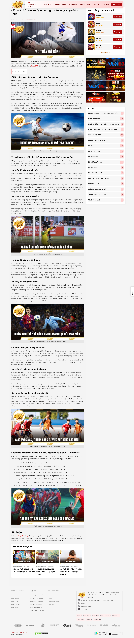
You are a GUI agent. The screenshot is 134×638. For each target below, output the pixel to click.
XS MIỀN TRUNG (60, 4)
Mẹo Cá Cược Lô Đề (95, 173)
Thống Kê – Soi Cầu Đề (97, 194)
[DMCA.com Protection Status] (41, 633)
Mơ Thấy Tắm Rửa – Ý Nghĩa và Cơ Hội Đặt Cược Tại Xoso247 (71, 571)
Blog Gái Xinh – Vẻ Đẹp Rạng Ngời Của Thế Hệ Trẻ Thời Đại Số (103, 113)
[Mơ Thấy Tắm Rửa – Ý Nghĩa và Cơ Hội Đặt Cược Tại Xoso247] (71, 557)
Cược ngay (117, 17)
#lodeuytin (89, 619)
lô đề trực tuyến (115, 592)
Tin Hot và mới (94, 200)
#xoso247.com (87, 615)
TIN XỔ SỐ (96, 4)
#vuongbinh (95, 615)
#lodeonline (108, 615)
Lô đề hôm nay (94, 151)
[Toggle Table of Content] (23, 71)
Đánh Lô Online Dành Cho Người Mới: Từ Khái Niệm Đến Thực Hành (103, 129)
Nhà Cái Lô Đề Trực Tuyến (98, 178)
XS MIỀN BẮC (48, 4)
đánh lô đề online (103, 594)
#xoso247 (79, 615)
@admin (34, 19)
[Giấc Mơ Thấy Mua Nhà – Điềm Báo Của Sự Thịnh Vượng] (47, 557)
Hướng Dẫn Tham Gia (96, 140)
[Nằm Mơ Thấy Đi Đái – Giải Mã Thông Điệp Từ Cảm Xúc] (24, 557)
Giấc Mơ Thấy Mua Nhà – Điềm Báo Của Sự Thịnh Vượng (45, 571)
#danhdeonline (116, 615)
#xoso (101, 615)
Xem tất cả (105, 52)
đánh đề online (93, 594)
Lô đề (90, 146)
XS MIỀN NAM (72, 4)
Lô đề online (93, 156)
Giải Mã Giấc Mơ (94, 135)
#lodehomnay (97, 619)
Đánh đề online (94, 119)
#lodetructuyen (81, 619)
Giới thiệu (105, 4)
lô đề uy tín (92, 597)
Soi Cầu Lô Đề (93, 184)
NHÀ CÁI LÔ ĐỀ (85, 4)
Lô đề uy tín (92, 167)
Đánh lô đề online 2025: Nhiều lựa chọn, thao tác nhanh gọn (103, 124)
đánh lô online (113, 594)
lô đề (100, 592)
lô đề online (106, 592)
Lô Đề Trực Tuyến (95, 162)
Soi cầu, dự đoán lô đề (97, 189)
